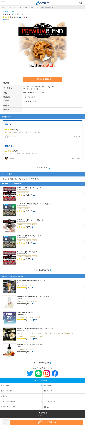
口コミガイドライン (50, 401)
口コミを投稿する (44, 79)
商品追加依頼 (48, 385)
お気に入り (6, 423)
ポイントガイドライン (8, 407)
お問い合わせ (5, 396)
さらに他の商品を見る (41, 270)
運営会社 (46, 407)
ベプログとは (5, 385)
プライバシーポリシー (8, 391)
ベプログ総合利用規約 (8, 401)
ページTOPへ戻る (44, 380)
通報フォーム (48, 391)
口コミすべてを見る (42, 168)
